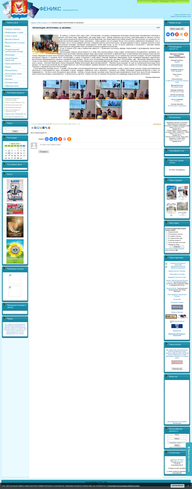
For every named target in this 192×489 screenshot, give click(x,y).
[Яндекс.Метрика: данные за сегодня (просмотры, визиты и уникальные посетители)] (177, 460)
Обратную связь (179, 127)
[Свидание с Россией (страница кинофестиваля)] (15, 263)
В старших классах (174, 236)
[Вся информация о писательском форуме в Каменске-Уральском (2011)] (15, 237)
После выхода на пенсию (176, 242)
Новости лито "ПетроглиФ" (14, 114)
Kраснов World (171, 288)
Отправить (44, 152)
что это (184, 443)
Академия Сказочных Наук (177, 277)
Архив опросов (179, 248)
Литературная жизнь (12, 105)
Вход (173, 1)
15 (18, 153)
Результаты (169, 248)
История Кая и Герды (177, 91)
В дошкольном (173, 232)
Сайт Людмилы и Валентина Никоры (177, 295)
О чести (177, 101)
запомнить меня (175, 443)
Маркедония (177, 331)
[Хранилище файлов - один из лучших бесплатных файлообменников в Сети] (15, 296)
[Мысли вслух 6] (171, 200)
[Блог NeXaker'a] (15, 201)
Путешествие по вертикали (177, 106)
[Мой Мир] (43, 127)
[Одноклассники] (40, 127)
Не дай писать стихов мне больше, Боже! (177, 81)
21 (15, 155)
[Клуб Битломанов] (15, 214)
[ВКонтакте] (35, 127)
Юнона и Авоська (177, 312)
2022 (39, 23)
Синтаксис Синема (177, 302)
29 (18, 158)
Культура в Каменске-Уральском (12, 99)
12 (9, 153)
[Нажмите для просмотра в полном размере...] (56, 99)
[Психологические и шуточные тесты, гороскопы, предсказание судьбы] (15, 283)
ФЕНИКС (50, 9)
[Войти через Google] (65, 139)
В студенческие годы (175, 238)
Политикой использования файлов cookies (124, 486)
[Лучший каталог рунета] (177, 327)
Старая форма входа (177, 39)
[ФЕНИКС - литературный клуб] (177, 362)
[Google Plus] (49, 127)
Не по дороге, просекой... (177, 96)
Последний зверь (177, 87)
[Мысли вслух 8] (171, 215)
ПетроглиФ (177, 299)
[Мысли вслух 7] (183, 200)
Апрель (44, 23)
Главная (154, 1)
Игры (177, 76)
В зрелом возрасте (174, 240)
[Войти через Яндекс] (60, 139)
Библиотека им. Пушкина (177, 271)
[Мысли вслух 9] (182, 215)
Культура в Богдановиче (13, 116)
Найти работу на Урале (177, 274)
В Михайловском (177, 66)
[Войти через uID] (47, 139)
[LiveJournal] (46, 127)
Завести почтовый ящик (177, 447)
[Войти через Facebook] (56, 139)
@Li (70, 124)
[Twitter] (38, 127)
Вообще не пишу (173, 244)
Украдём (177, 62)
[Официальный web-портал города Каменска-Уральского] (177, 268)
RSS (189, 16)
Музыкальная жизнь (12, 107)
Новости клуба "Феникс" (13, 102)
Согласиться (177, 485)
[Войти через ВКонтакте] (51, 139)
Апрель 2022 (15, 143)
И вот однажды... (177, 71)
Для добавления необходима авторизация (177, 422)
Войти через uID (177, 29)
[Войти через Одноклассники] (69, 139)
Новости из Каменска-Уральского (12, 110)
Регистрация (164, 1)
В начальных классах (175, 234)
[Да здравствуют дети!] (183, 318)
